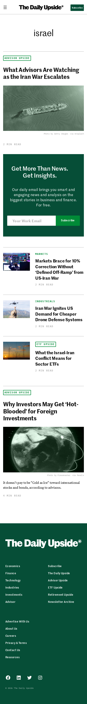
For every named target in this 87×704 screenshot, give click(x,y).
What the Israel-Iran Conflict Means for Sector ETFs (54, 358)
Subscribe (68, 220)
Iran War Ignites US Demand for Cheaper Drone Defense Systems (59, 313)
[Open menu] (7, 7)
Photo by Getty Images (56, 134)
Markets (41, 254)
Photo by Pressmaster (58, 475)
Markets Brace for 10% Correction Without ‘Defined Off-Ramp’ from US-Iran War (59, 269)
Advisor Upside (17, 58)
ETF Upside (46, 344)
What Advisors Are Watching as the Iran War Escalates (41, 73)
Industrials (45, 301)
